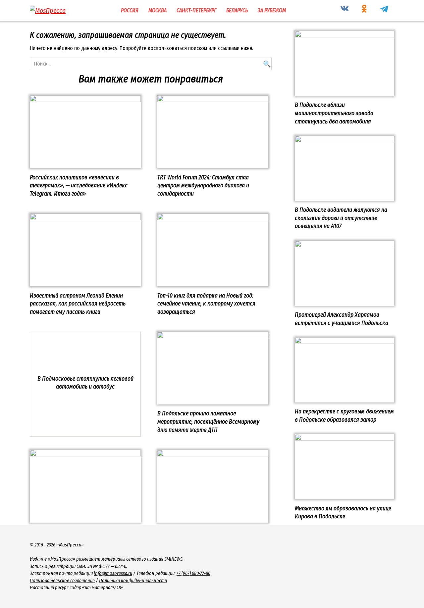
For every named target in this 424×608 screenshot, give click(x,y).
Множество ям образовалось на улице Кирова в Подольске (343, 512)
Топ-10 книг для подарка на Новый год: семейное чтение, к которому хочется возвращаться (206, 303)
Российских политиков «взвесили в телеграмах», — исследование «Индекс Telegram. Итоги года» (79, 185)
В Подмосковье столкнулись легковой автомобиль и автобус (85, 382)
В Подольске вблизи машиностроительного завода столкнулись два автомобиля (334, 113)
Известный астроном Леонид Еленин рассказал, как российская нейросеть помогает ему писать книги (78, 303)
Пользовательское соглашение (62, 581)
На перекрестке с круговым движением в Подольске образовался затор (344, 415)
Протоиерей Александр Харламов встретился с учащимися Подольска (341, 319)
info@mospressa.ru (113, 573)
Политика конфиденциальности (133, 581)
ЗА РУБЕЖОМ (272, 10)
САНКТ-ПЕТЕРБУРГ (196, 10)
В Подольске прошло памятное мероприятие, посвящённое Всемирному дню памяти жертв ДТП (208, 421)
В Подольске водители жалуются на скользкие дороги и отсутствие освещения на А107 (341, 218)
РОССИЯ (129, 10)
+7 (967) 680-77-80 (193, 573)
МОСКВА (157, 10)
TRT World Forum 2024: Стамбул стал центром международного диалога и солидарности (203, 185)
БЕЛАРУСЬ (237, 10)
